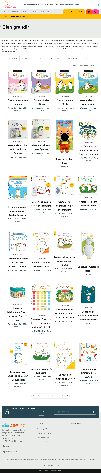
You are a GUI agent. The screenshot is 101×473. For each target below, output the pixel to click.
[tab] (4, 11)
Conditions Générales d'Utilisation (83, 460)
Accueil (6, 16)
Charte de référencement (51, 465)
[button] (12, 58)
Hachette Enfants (14, 16)
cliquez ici (41, 415)
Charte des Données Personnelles (18, 460)
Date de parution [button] (86, 65)
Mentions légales (64, 460)
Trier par (74, 65)
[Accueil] (10, 4)
